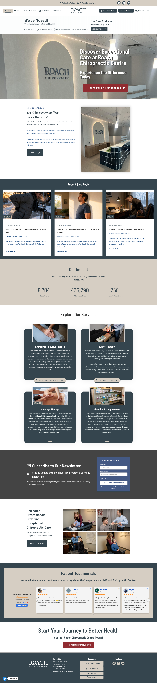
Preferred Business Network (88, 3)
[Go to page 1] (93, 614)
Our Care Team (30, 11)
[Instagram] (123, 3)
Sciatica (119, 226)
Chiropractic (10, 226)
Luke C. (45, 589)
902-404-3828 (60, 666)
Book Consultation (108, 11)
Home (8, 11)
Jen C (102, 589)
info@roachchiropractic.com (65, 671)
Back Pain (17, 226)
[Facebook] (119, 3)
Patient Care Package (68, 3)
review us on (21, 605)
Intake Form (45, 11)
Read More (10, 251)
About (18, 11)
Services (58, 11)
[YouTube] (128, 3)
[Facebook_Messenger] (5, 679)
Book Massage (127, 11)
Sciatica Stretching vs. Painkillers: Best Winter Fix (127, 229)
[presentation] (27, 205)
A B (130, 589)
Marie (74, 589)
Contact (141, 11)
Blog (150, 11)
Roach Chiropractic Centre (22, 594)
